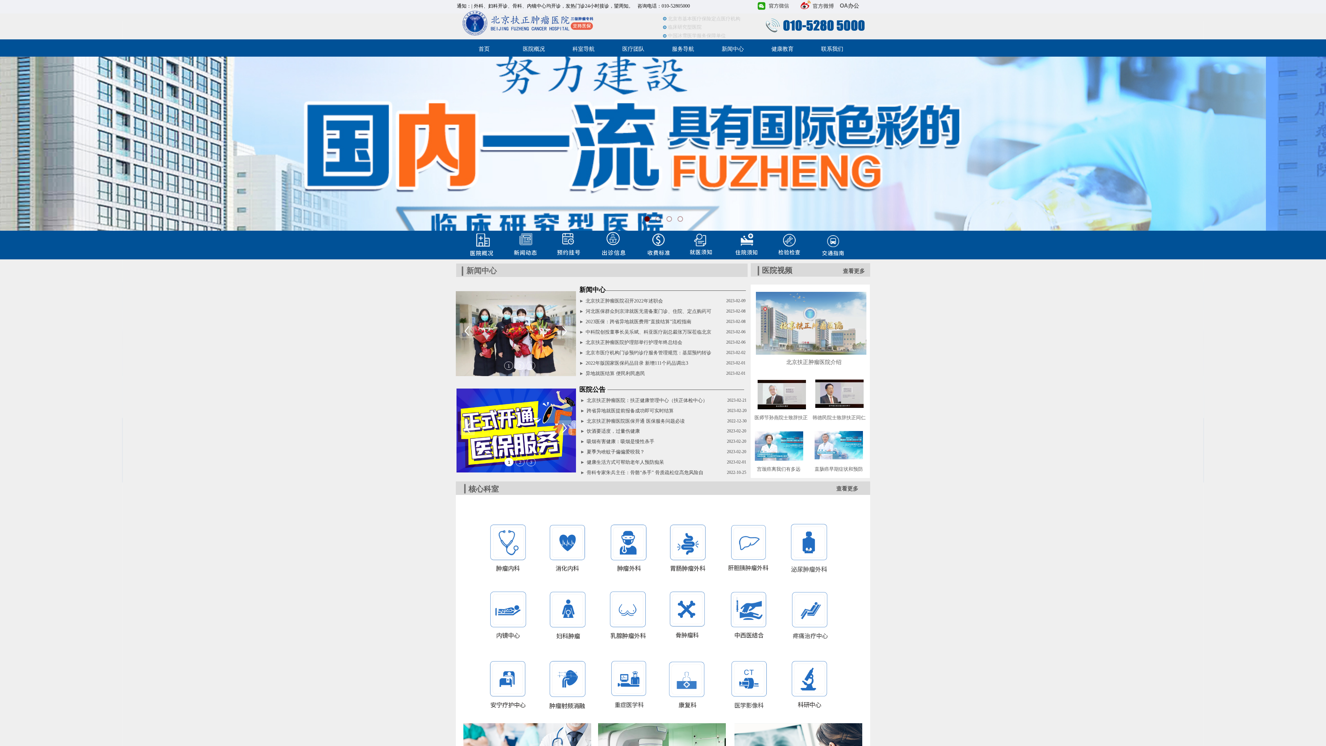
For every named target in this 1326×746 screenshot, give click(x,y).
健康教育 (782, 49)
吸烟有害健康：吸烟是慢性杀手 (620, 441)
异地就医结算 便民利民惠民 (615, 373)
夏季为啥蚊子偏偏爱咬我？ (616, 452)
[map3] (479, 243)
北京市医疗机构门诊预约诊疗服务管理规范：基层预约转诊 (648, 352)
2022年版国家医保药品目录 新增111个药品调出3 (637, 363)
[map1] (698, 242)
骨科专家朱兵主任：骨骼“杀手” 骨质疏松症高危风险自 (645, 472)
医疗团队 (633, 49)
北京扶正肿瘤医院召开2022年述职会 (624, 301)
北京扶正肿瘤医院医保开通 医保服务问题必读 (636, 421)
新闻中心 (733, 49)
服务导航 (683, 49)
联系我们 (832, 49)
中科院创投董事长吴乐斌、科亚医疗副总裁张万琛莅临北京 (648, 332)
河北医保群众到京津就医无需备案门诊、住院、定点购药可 (648, 311)
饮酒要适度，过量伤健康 (613, 431)
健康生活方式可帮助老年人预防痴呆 (625, 462)
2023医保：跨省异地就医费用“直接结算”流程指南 (638, 321)
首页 (484, 49)
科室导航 (584, 49)
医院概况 (534, 49)
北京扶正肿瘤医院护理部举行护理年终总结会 (634, 342)
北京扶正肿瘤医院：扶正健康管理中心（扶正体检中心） (647, 400)
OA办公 (849, 6)
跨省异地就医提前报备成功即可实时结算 (630, 410)
